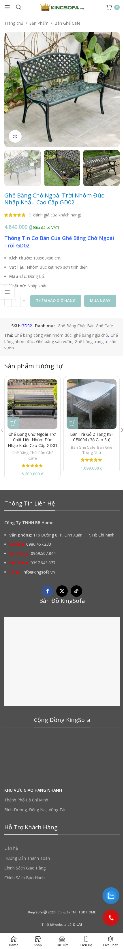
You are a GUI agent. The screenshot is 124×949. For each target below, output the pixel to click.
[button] (10, 89)
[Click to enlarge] (15, 136)
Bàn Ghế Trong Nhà (97, 450)
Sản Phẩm (38, 23)
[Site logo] (62, 6)
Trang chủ (13, 23)
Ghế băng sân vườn (54, 341)
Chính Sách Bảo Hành (24, 877)
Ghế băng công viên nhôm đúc (43, 335)
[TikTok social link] (76, 591)
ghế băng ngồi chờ (91, 335)
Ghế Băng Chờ (71, 325)
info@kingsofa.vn (39, 572)
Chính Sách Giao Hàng (25, 868)
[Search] (19, 7)
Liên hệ (11, 848)
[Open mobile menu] (7, 7)
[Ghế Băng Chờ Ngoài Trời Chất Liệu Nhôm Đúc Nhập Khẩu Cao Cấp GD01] (32, 404)
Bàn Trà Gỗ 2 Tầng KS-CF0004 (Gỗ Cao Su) (91, 437)
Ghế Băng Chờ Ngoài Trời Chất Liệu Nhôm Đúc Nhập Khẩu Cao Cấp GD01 (32, 439)
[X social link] (62, 591)
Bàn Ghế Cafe (67, 23)
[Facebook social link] (47, 591)
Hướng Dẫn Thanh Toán (27, 858)
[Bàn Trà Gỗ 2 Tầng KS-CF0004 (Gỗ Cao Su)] (92, 404)
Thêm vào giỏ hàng (56, 300)
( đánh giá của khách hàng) (55, 215)
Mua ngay (100, 300)
